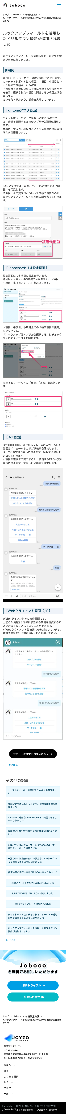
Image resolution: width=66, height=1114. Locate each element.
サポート (17, 14)
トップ (6, 14)
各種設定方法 (31, 14)
